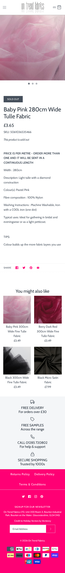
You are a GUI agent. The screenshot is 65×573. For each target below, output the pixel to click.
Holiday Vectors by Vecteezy (37, 520)
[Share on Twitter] (24, 267)
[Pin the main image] (31, 267)
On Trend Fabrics (36, 540)
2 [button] (32, 84)
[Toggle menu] (4, 7)
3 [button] (36, 84)
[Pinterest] (41, 496)
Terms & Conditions (32, 484)
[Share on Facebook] (17, 267)
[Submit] (50, 529)
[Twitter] (23, 496)
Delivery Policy (44, 474)
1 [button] (29, 84)
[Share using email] (38, 267)
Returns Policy (20, 474)
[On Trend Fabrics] (32, 7)
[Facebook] (29, 496)
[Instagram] (35, 496)
